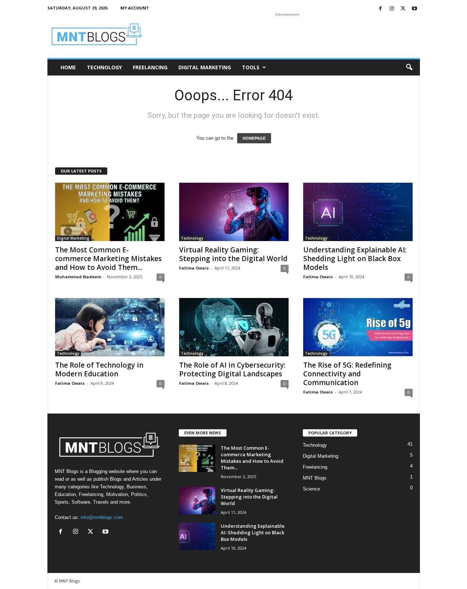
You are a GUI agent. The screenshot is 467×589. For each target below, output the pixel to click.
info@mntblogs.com (102, 517)
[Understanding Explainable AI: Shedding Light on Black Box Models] (358, 212)
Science (311, 489)
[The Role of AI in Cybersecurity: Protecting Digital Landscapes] (234, 327)
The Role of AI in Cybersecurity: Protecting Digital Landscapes (232, 369)
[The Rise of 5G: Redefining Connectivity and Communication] (358, 327)
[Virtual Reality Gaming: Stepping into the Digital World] (234, 212)
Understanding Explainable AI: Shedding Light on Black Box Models (354, 258)
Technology (104, 67)
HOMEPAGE (254, 138)
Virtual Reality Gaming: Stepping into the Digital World (233, 254)
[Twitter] (403, 9)
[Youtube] (414, 9)
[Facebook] (380, 9)
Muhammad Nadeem (78, 276)
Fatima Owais (194, 268)
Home (68, 67)
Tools (250, 67)
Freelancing (150, 67)
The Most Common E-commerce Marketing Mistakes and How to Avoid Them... (108, 258)
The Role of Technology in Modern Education (99, 369)
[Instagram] (391, 9)
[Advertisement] (287, 34)
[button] (409, 67)
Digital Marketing (204, 67)
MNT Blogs (315, 478)
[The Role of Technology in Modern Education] (110, 327)
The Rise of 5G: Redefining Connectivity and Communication (347, 373)
